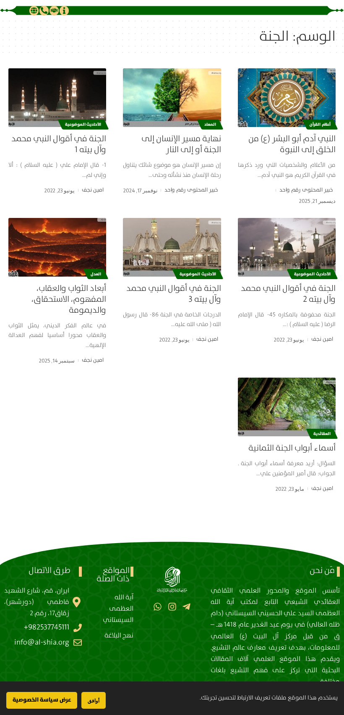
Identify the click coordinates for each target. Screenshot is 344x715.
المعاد (210, 124)
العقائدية (322, 433)
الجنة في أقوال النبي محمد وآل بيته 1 (58, 144)
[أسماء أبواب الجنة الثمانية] (287, 407)
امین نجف (93, 190)
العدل (96, 274)
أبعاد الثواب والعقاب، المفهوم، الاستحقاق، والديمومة (68, 299)
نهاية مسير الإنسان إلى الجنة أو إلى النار (181, 144)
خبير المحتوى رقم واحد (306, 190)
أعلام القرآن (320, 124)
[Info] (64, 10)
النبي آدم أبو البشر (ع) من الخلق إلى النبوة (292, 144)
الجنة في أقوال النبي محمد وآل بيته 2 (288, 294)
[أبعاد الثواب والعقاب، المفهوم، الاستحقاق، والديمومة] (57, 247)
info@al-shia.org (41, 642)
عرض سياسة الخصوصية (42, 700)
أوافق (93, 700)
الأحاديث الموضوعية (83, 124)
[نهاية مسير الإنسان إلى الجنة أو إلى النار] (172, 97)
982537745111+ (46, 627)
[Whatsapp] (157, 607)
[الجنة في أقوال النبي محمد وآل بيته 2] (287, 247)
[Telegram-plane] (186, 607)
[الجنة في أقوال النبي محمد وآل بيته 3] (172, 247)
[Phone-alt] (44, 10)
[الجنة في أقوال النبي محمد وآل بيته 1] (57, 97)
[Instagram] (172, 607)
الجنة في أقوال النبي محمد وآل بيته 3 (173, 294)
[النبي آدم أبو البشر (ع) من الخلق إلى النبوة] (287, 97)
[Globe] (34, 10)
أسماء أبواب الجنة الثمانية (292, 448)
